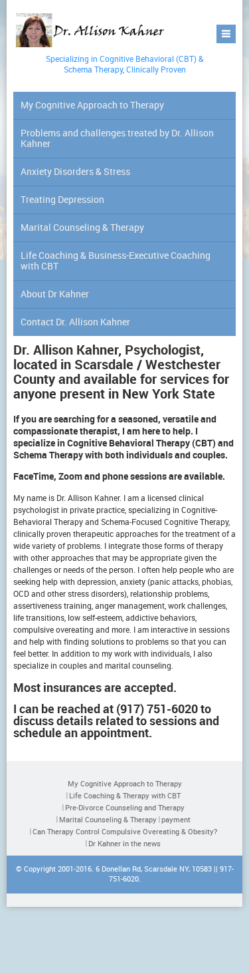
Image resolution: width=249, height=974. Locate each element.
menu (226, 34)
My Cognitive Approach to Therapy (92, 104)
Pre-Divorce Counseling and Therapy (125, 807)
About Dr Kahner (55, 293)
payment (176, 819)
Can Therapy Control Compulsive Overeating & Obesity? (125, 831)
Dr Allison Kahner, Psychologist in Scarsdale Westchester (92, 31)
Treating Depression (62, 199)
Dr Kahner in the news (124, 843)
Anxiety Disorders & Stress (75, 171)
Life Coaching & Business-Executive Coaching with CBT (115, 260)
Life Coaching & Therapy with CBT (125, 795)
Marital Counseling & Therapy (82, 227)
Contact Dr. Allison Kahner (75, 321)
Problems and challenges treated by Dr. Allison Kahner (117, 138)
